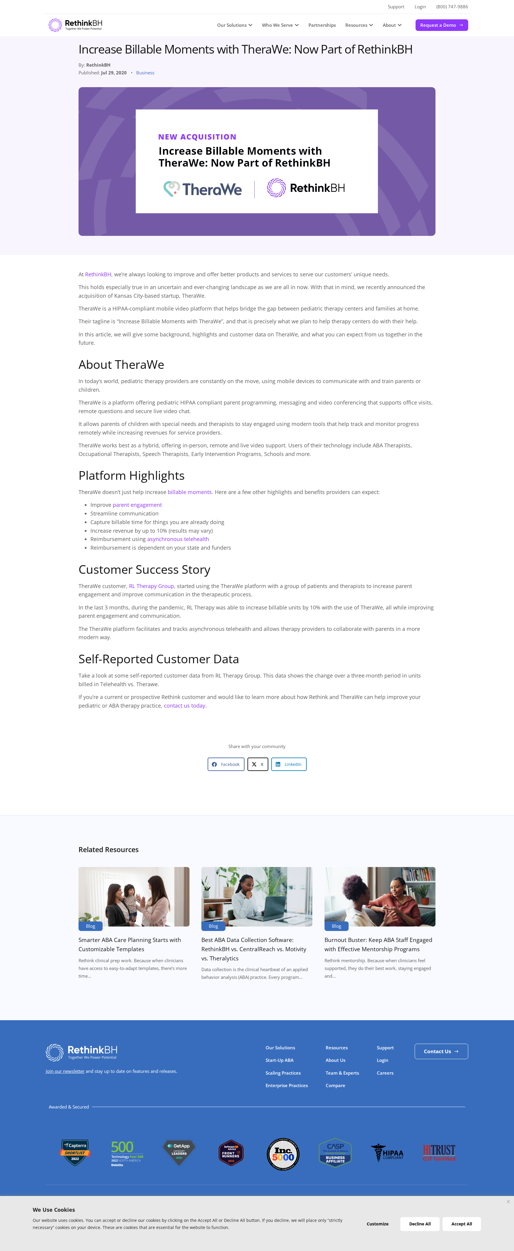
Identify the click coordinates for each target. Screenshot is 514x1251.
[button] (226, 764)
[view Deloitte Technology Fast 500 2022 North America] (127, 1164)
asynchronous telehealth (178, 539)
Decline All (420, 1224)
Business (145, 73)
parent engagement (137, 504)
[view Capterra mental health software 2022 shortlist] (75, 1167)
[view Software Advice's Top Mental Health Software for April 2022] (231, 1164)
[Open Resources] (371, 25)
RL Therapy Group (151, 586)
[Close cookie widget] (508, 1201)
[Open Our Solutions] (250, 25)
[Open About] (399, 25)
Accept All (462, 1224)
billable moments (190, 492)
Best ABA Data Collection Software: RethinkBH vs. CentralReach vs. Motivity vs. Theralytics (253, 949)
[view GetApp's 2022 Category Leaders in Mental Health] (179, 1168)
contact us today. (185, 705)
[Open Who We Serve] (296, 25)
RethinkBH (98, 274)
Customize (377, 1224)
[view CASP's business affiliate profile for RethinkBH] (335, 1165)
